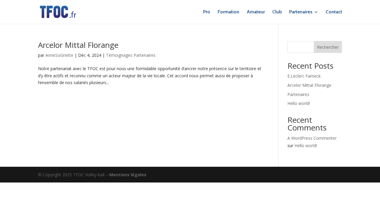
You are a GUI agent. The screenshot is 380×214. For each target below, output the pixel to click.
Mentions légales (127, 174)
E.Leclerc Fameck (304, 76)
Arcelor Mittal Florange (78, 45)
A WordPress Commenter (312, 138)
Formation (228, 12)
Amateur (256, 12)
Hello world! (298, 103)
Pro (206, 12)
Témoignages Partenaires (131, 55)
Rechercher (328, 47)
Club (277, 12)
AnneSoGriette (59, 55)
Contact (334, 12)
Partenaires (300, 12)
